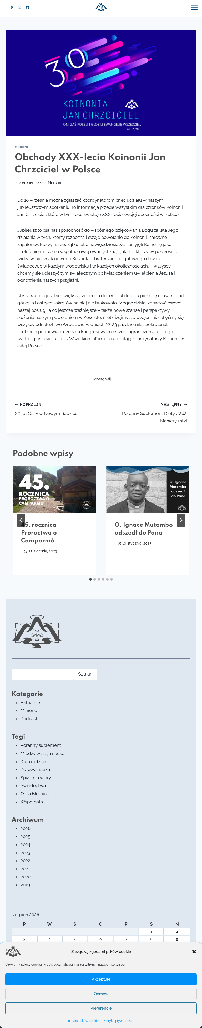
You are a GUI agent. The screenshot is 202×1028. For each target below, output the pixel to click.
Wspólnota (32, 801)
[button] (194, 951)
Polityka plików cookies (83, 1021)
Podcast (29, 718)
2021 (25, 868)
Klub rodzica (33, 761)
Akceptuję (101, 979)
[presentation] (54, 489)
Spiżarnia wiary (36, 777)
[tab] (90, 579)
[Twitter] (20, 8)
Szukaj (85, 674)
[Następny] (181, 520)
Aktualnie (30, 702)
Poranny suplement (41, 745)
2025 (25, 836)
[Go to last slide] (21, 520)
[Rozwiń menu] (195, 7)
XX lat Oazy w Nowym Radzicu (46, 409)
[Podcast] (27, 8)
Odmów (101, 993)
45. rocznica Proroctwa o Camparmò (39, 533)
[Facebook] (12, 8)
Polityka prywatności (118, 1021)
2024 (25, 844)
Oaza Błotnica (35, 793)
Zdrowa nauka (35, 769)
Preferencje (101, 1008)
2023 (25, 852)
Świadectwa (33, 785)
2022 (25, 860)
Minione (22, 147)
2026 (26, 828)
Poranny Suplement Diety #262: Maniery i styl (154, 412)
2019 (25, 884)
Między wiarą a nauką (42, 753)
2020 (26, 876)
